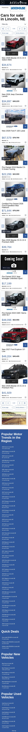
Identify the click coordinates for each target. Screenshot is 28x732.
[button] (2, 44)
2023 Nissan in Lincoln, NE (8, 543)
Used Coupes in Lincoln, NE (8, 726)
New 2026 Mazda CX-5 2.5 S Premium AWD (14, 241)
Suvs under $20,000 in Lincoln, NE (10, 638)
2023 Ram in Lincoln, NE (8, 574)
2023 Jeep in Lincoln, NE (8, 556)
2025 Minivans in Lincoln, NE (9, 592)
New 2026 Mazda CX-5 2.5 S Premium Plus (14, 387)
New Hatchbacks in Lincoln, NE (9, 682)
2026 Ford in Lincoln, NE (7, 456)
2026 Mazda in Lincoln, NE (8, 461)
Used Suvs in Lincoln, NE (8, 704)
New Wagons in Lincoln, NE (8, 677)
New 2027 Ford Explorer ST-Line (13, 350)
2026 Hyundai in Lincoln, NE (8, 479)
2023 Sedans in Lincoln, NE (8, 601)
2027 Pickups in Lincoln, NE (8, 502)
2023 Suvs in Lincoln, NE (8, 488)
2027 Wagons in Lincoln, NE (8, 579)
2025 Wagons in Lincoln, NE (8, 611)
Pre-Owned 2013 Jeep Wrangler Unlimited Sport (12, 277)
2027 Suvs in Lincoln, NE (8, 465)
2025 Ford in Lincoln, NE (7, 520)
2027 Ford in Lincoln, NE (7, 493)
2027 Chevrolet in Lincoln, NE (9, 533)
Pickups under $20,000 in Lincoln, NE (11, 642)
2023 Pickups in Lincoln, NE (8, 511)
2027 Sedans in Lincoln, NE (8, 570)
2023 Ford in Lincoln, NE (7, 515)
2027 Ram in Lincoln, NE (8, 524)
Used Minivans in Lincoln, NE (9, 717)
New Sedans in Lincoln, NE (8, 673)
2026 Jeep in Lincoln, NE (8, 470)
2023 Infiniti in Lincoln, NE (8, 583)
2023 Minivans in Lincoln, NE (9, 615)
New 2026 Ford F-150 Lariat (13, 131)
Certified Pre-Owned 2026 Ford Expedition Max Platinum (12, 205)
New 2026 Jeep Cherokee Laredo (12, 95)
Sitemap (14, 730)
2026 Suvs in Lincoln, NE (8, 447)
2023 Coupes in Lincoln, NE (8, 624)
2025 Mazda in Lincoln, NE (8, 547)
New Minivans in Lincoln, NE (8, 687)
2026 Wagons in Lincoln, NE (8, 506)
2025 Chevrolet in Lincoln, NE (9, 561)
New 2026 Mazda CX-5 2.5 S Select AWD (14, 59)
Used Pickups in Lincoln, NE (8, 708)
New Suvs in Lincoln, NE (7, 664)
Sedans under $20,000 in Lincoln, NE (11, 647)
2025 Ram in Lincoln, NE (8, 588)
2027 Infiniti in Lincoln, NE (8, 538)
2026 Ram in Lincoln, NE (8, 475)
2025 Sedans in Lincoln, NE (8, 620)
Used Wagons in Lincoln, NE (8, 722)
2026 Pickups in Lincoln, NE (8, 452)
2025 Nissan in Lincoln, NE (8, 565)
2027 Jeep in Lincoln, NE (8, 552)
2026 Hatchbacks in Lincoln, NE (9, 597)
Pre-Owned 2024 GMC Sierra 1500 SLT (14, 314)
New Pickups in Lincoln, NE (8, 668)
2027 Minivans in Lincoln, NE (9, 606)
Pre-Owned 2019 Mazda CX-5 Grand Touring (14, 168)
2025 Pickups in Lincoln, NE (8, 529)
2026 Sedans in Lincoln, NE (8, 497)
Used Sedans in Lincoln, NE (8, 713)
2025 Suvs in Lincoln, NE (8, 484)
